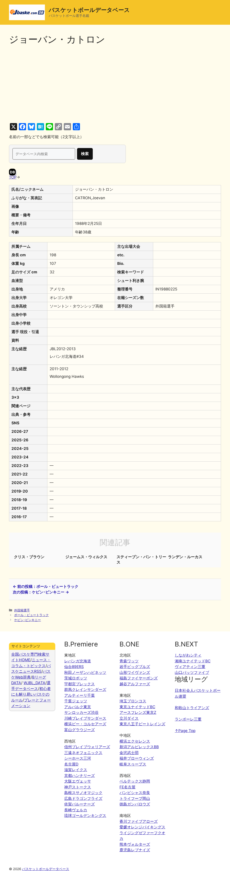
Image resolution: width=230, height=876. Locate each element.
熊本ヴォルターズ (134, 844)
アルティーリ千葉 (79, 695)
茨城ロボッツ (75, 678)
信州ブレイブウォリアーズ (87, 747)
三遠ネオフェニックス (83, 752)
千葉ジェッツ (75, 701)
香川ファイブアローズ (138, 821)
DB (12, 172)
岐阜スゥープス (132, 764)
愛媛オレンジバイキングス (142, 827)
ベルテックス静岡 (134, 781)
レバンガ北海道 (77, 661)
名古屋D (71, 764)
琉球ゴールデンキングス (85, 815)
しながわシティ (188, 655)
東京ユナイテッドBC (137, 707)
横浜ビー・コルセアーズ (85, 724)
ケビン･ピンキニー (27, 620)
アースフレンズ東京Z (137, 712)
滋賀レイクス (75, 770)
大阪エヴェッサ (77, 781)
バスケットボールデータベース (89, 10)
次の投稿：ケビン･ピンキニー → (41, 592)
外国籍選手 (22, 610)
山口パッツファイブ (192, 672)
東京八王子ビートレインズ (142, 724)
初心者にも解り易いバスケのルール (31, 694)
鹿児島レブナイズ (134, 850)
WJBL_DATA (34, 683)
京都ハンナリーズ (79, 775)
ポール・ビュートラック (31, 615)
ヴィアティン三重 (190, 666)
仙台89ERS (74, 666)
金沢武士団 (129, 752)
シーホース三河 (77, 758)
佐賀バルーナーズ (79, 804)
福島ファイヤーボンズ (138, 678)
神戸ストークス (77, 787)
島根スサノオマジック (83, 792)
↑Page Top (185, 730)
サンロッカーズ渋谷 (81, 712)
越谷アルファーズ (134, 684)
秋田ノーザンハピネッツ (85, 672)
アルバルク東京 (77, 707)
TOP (12, 177)
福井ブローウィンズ (136, 758)
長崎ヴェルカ (75, 810)
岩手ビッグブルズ (134, 666)
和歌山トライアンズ (192, 708)
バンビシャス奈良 (134, 792)
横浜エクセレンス (134, 741)
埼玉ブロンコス (132, 701)
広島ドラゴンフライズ (83, 798)
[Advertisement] (115, 84)
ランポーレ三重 (188, 719)
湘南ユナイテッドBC (192, 661)
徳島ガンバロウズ (134, 804)
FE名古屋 (127, 787)
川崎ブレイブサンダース (85, 718)
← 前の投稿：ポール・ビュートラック (45, 586)
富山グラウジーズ (79, 730)
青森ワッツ (129, 661)
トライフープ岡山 (134, 798)
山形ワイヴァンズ (134, 672)
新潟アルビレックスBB (139, 747)
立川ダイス (129, 718)
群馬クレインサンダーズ (85, 689)
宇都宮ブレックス (79, 684)
